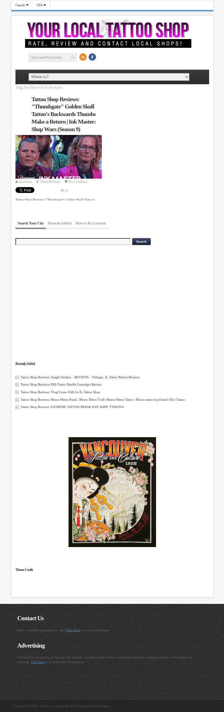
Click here (38, 662)
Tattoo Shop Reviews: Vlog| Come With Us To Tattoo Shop (60, 392)
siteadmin (25, 181)
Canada (18, 5)
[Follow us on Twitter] (102, 57)
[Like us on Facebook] (92, 57)
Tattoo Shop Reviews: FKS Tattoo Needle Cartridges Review (61, 384)
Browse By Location (91, 223)
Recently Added (59, 223)
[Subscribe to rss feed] (83, 57)
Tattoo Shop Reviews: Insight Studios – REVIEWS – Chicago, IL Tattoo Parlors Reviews (80, 377)
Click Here (73, 630)
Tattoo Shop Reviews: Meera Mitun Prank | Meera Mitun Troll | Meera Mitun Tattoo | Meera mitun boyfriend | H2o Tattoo (103, 399)
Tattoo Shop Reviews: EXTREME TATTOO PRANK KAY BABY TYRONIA (72, 407)
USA (37, 5)
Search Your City (31, 223)
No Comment (78, 181)
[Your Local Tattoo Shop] (108, 46)
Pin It (64, 190)
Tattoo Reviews (50, 181)
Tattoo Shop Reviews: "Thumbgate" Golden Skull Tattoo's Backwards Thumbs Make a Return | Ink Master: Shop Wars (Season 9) (64, 114)
